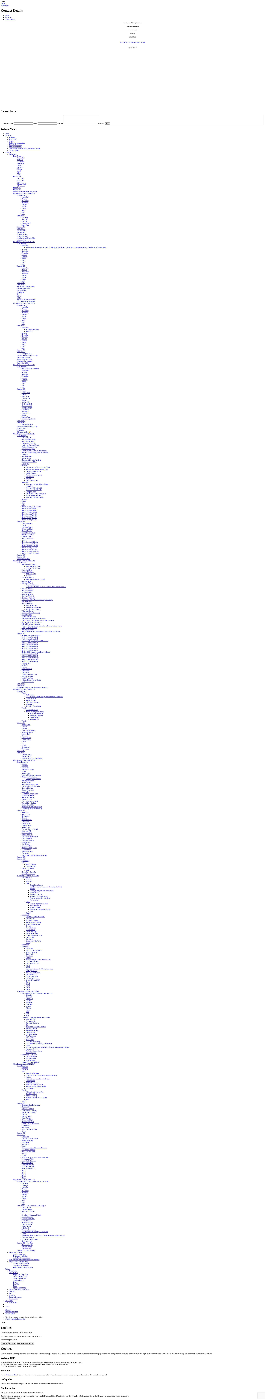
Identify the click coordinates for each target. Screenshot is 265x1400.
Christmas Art (30, 1032)
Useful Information (15, 1297)
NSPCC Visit (26, 814)
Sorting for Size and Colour (31, 445)
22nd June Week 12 (28, 598)
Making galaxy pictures (33, 779)
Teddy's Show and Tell (29, 462)
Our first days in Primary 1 (30, 368)
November (20, 161)
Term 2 (24, 708)
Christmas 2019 (27, 615)
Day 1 (28, 982)
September (20, 158)
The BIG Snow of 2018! (30, 829)
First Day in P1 (26, 437)
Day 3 (19, 296)
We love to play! (27, 602)
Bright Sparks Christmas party (23, 1267)
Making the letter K (28, 781)
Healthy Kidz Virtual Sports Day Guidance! (36, 652)
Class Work (29, 954)
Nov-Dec (25, 219)
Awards (24, 764)
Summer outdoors (27, 523)
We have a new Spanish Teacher (40, 909)
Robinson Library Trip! (29, 674)
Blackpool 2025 (22, 234)
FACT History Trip (32, 978)
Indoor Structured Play (29, 443)
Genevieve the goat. (32, 1030)
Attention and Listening (33, 922)
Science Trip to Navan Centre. (31, 680)
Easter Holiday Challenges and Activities (35, 641)
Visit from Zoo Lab (36, 894)
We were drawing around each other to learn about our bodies (42, 626)
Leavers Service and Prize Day (27, 355)
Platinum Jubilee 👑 (24, 432)
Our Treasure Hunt (28, 441)
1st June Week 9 (27, 592)
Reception (29, 881)
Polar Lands (25, 671)
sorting (24, 771)
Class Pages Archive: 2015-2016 (28, 991)
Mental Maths (26, 756)
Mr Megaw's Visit (31, 971)
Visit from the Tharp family (39, 896)
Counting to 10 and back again (36, 493)
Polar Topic (25, 396)
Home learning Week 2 (29, 564)
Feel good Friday (27, 527)
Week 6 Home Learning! (30, 648)
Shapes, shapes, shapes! (33, 495)
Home (7, 15)
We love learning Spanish (30, 784)
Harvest (28, 479)
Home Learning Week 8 (29, 520)
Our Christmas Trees (32, 963)
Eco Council (13, 1302)
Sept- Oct (25, 217)
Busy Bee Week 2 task (33, 566)
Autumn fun (30, 477)
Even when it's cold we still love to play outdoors (38, 620)
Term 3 (24, 721)
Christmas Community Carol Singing (25, 191)
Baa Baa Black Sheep (33, 609)
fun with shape (30, 1060)
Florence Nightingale (28, 419)
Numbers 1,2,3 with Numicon (31, 460)
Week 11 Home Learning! (30, 659)
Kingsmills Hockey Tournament (32, 758)
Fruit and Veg (26, 663)
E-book (28, 958)
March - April (26, 223)
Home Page (4, 5)
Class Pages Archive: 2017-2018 (24, 760)
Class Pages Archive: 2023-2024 (24, 242)
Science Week (30, 1038)
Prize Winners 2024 (23, 288)
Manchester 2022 (27, 424)
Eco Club (16, 1284)
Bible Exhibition (31, 864)
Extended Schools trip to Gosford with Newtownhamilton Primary (47, 1047)
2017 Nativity (26, 782)
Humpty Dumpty (31, 605)
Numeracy (29, 331)
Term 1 (24, 693)
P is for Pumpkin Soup (29, 616)
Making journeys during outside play (42, 890)
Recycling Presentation (33, 706)
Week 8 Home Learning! (30, 654)
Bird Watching (34, 717)
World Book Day (27, 678)
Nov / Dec (20, 180)
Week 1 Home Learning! (30, 637)
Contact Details (10, 19)
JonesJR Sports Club (20, 1276)
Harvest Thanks (27, 531)
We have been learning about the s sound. (35, 452)
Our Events (29, 956)
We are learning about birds (35, 712)
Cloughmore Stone (32, 976)
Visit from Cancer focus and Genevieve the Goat (46, 887)
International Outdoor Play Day (32, 807)
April (19, 171)
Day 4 (19, 298)
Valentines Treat (27, 799)
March (19, 169)
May (18, 173)
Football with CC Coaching (31, 613)
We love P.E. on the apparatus (31, 775)
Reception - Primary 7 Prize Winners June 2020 (32, 687)
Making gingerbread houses (31, 786)
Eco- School (9, 1301)
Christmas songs (27, 406)
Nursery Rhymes (27, 603)
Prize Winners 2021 (23, 559)
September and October (21, 1265)
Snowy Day (25, 792)
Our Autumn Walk (28, 538)
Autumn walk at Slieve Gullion (40, 898)
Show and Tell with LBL (34, 488)
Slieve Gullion (26, 738)
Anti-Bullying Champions (21, 1258)
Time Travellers (27, 669)
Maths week (30, 704)
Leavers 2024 (21, 290)
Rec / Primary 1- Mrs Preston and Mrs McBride (37, 993)
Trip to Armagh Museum (30, 836)
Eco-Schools (26, 398)
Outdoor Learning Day (29, 848)
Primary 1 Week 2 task (33, 568)
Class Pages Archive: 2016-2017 (28, 876)
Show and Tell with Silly (34, 490)
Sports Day (25, 853)
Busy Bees (25, 767)
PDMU (24, 395)
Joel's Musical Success (33, 973)
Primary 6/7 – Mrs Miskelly (31, 1062)
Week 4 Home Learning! (30, 644)
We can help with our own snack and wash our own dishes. (41, 631)
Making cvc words (28, 769)
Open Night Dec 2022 (24, 359)
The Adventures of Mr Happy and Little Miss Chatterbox (44, 697)
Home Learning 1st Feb (29, 547)
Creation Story (26, 536)
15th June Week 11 (28, 596)
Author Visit (26, 393)
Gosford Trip (26, 773)
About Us (8, 17)
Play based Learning (36, 713)
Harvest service (22, 428)
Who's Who (13, 139)
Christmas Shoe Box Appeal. (35, 917)
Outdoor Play (26, 402)
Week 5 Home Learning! (30, 646)
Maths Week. (26, 417)
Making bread (34, 892)
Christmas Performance (25, 361)
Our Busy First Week (28, 439)
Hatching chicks (31, 1053)
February (20, 167)
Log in (3, 3)
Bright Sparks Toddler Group (18, 1261)
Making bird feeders (36, 715)
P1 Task (28, 575)
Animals (24, 726)
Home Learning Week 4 (29, 512)
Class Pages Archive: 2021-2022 (24, 365)
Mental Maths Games (33, 924)
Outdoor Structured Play (29, 447)
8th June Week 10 (27, 594)
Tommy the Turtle (27, 851)
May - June (25, 225)
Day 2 (19, 294)
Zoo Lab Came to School (34, 950)
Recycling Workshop (28, 730)
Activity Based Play (32, 329)
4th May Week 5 (27, 581)
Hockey (15, 1282)
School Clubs (13, 1273)
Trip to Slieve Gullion (29, 803)
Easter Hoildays (27, 570)
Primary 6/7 (17, 189)
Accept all (12, 1343)
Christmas (20, 430)
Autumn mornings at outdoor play (37, 469)
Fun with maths (31, 1058)
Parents (7, 1269)
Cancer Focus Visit (28, 790)
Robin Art (25, 665)
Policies (11, 141)
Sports (24, 525)
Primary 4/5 (17, 188)
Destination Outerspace (29, 777)
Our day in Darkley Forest (26, 286)
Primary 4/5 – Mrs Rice (29, 1055)
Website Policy (10, 1313)
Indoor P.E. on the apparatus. (31, 624)
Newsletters (13, 1271)
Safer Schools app (19, 1254)
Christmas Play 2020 (28, 533)
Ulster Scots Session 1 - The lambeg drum (39, 969)
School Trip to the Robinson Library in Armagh (37, 600)
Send (107, 123)
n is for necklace (31, 473)
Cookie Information (11, 1312)
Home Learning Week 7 (29, 518)
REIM (28, 967)
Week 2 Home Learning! (30, 639)
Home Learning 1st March (30, 553)
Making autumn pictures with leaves (33, 618)
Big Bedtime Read (28, 795)
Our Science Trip (31, 974)
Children (8, 152)
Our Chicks (25, 844)
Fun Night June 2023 (24, 357)
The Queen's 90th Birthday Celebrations (39, 1043)
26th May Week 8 (27, 590)
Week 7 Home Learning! (30, 650)
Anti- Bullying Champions (26, 301)
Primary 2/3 (17, 176)
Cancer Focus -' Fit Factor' (34, 935)
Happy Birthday (31, 700)
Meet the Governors (15, 145)
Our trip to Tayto (31, 1056)
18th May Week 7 (27, 588)
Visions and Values (15, 147)
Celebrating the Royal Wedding (32, 808)
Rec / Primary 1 (18, 156)
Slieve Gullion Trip (32, 710)
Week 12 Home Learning (30, 661)
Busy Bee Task (31, 574)
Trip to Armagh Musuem (30, 801)
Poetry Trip (29, 948)
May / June (21, 186)
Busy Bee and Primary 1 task (35, 579)
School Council (18, 1280)
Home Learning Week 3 (29, 510)
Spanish (24, 667)
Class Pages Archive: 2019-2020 (24, 561)
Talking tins (25, 464)
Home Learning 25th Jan (30, 546)
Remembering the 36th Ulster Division (38, 959)
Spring (24, 391)
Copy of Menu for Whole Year (19, 1289)
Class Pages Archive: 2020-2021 (24, 434)
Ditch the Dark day (32, 480)
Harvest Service (22, 236)
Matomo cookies (11, 1375)
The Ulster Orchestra (32, 961)
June (18, 175)
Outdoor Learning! (28, 534)
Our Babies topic (27, 456)
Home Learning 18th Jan (30, 544)
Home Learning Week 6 (29, 516)
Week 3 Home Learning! (30, 643)
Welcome (12, 137)
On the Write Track (32, 933)
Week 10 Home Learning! (30, 657)
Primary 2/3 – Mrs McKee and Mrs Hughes (36, 1017)
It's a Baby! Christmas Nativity (36, 1027)
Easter (28, 1045)
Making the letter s (28, 630)
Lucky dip (25, 454)
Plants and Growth (28, 682)
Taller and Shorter (27, 611)
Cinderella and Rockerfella (26, 238)
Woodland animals (32, 920)
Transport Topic (31, 492)
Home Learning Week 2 (29, 508)
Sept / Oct (20, 178)
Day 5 (28, 989)
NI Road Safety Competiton (31, 635)
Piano (15, 1286)
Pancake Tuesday (27, 676)
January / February (28, 868)
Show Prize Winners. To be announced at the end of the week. (46, 587)
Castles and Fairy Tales (33, 941)
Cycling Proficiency (19, 1288)
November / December (29, 872)
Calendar (12, 1291)
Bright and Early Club (20, 1275)
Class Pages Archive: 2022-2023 (24, 303)
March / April (21, 184)
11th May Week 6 (27, 583)
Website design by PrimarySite (15, 1319)
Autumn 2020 (26, 458)
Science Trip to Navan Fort (39, 904)
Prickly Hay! (30, 695)
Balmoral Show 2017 (33, 980)
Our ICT (28, 965)
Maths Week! (26, 725)
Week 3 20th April (28, 572)
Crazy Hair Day (27, 838)
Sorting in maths (31, 698)
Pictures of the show (32, 585)
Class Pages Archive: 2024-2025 (24, 193)
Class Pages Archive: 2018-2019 (24, 689)
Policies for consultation (17, 143)
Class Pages (13, 154)
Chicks (28, 943)
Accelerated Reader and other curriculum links (24, 1260)
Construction (26, 747)
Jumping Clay (21, 240)
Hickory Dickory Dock (33, 607)
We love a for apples (28, 449)
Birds (31, 911)
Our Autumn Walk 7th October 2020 (38, 467)
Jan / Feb (20, 182)
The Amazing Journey (33, 1041)
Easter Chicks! (26, 739)
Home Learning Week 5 (29, 514)
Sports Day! (25, 861)
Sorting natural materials (29, 628)
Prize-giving (21, 232)
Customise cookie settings (25, 1343)
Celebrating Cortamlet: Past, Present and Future (24, 148)
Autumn (24, 400)
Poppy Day (29, 486)
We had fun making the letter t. (32, 622)
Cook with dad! (27, 404)
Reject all (4, 1343)
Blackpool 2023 (27, 354)
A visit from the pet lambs (30, 794)
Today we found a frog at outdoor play (34, 451)
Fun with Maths (31, 928)
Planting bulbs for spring (34, 475)
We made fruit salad (28, 797)
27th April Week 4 (28, 577)
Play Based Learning (32, 702)
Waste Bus (25, 812)
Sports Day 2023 (22, 363)
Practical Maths (27, 754)
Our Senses (29, 939)
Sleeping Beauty (27, 825)
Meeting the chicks (28, 805)
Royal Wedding (27, 846)
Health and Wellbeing (16, 1252)
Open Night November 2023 (26, 299)
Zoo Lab (28, 926)
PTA (10, 1293)
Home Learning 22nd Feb (30, 551)
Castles (24, 540)
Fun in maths (34, 900)
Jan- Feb (24, 221)
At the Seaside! (26, 849)
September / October (28, 874)
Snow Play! (25, 672)
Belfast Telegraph (31, 952)
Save (18, 1398)
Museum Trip (26, 413)
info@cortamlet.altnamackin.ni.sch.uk (132, 42)
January (19, 165)
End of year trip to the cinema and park (34, 855)
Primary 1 (25, 766)
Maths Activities (27, 820)
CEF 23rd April (31, 866)
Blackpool (20, 292)
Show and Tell (26, 831)
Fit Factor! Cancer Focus (34, 1051)
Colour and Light (27, 529)
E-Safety (24, 745)
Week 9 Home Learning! (30, 656)
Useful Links (13, 1299)
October (20, 160)
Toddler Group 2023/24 (21, 1263)
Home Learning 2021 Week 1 (31, 506)
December (20, 163)
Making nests (34, 719)
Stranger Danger (27, 408)
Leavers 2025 (21, 230)
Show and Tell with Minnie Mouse (37, 484)
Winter (24, 415)
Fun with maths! (31, 1021)
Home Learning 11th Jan (30, 542)
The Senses (25, 749)
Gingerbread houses (36, 885)
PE (22, 743)
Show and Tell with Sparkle (35, 497)
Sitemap (7, 1310)
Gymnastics (25, 409)
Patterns (32, 889)
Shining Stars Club (19, 1278)
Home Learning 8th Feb (29, 549)
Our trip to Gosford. (32, 1023)
